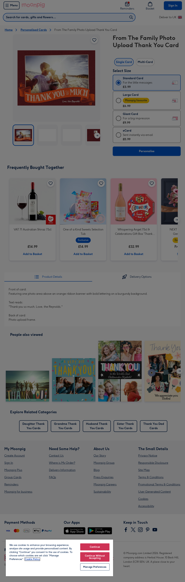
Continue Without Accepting (95, 556)
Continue (95, 547)
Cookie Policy (32, 559)
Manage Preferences (94, 567)
